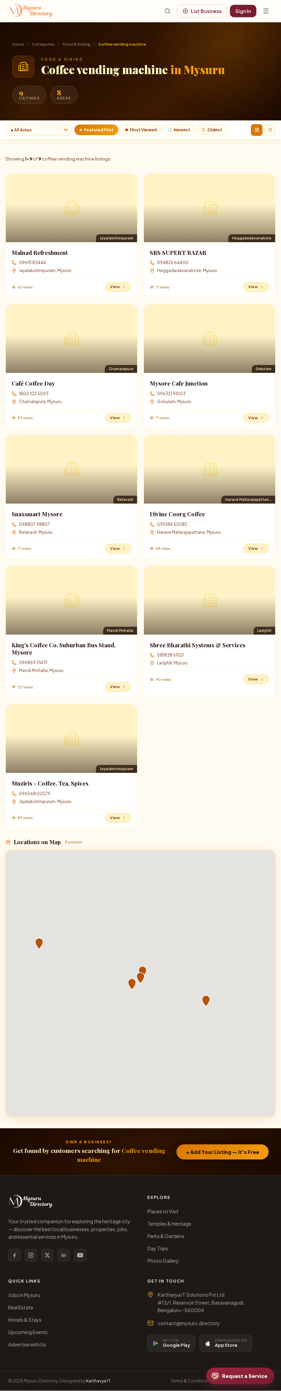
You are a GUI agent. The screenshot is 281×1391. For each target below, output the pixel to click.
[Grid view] (256, 130)
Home (18, 44)
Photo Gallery (163, 1261)
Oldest (211, 129)
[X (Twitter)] (47, 1255)
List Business (206, 11)
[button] (140, 978)
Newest (179, 129)
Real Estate (20, 1307)
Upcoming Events (28, 1332)
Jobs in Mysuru (24, 1295)
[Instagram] (31, 1255)
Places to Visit (163, 1211)
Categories (43, 44)
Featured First (96, 129)
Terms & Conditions (191, 1380)
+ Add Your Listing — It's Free (222, 1152)
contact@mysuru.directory (189, 1323)
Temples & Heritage (169, 1224)
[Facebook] (14, 1255)
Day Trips (157, 1248)
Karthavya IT (98, 1380)
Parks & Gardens (165, 1236)
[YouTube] (80, 1255)
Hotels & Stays (24, 1320)
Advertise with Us (27, 1344)
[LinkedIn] (64, 1255)
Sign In (243, 11)
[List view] (270, 130)
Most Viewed (141, 129)
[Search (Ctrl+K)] (167, 10)
